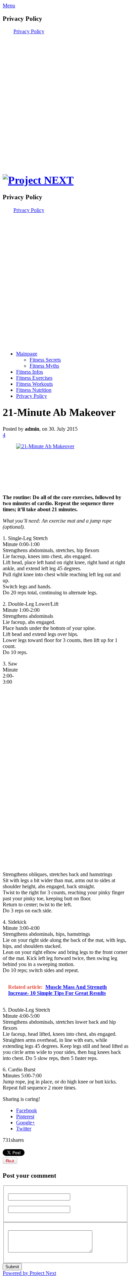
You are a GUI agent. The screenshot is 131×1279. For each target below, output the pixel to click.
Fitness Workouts (34, 384)
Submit (12, 1266)
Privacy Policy (28, 31)
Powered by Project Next (29, 1273)
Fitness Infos (29, 372)
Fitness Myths (44, 366)
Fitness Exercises (34, 378)
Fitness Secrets (45, 360)
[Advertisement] (65, 100)
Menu (9, 5)
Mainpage (26, 354)
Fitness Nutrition (33, 390)
